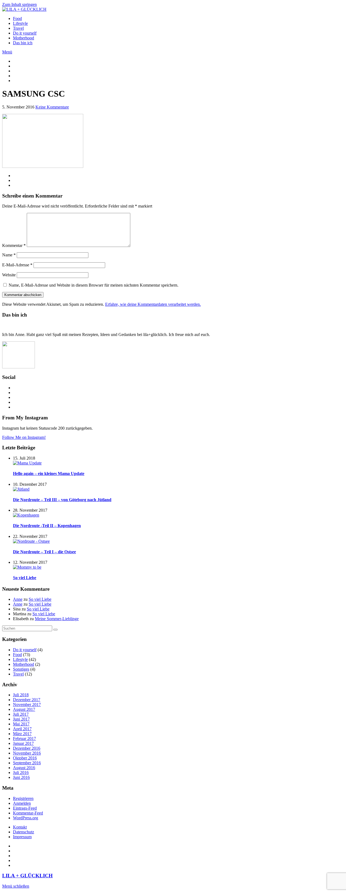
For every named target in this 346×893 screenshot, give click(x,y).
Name (9, 255)
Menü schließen (15, 886)
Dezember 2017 (26, 699)
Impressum (22, 836)
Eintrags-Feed (25, 808)
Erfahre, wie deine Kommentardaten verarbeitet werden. (153, 304)
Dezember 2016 (26, 748)
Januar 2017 (23, 743)
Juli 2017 (21, 714)
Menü (7, 52)
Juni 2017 (21, 719)
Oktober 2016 (25, 758)
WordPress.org (25, 818)
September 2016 (27, 762)
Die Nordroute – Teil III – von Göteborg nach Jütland (62, 499)
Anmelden (22, 803)
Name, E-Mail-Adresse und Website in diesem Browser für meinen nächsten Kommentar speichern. (93, 285)
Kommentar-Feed (28, 813)
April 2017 (22, 728)
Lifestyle (20, 23)
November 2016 (27, 753)
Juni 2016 (21, 777)
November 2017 (27, 704)
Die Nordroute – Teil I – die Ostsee (44, 551)
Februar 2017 (24, 738)
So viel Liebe (24, 577)
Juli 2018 (21, 694)
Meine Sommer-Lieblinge (57, 618)
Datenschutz (23, 832)
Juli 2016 (21, 772)
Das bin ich (22, 42)
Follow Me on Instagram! (24, 437)
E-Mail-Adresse (17, 265)
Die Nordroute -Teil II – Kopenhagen (47, 525)
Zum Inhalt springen (19, 4)
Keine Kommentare (52, 107)
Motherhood (23, 38)
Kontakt (20, 827)
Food (17, 18)
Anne (17, 599)
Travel (18, 28)
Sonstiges (21, 669)
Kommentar (14, 245)
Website (9, 275)
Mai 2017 (21, 724)
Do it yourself (24, 33)
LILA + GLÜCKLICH (27, 875)
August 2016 (24, 767)
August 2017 (24, 709)
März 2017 (22, 733)
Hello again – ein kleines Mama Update (48, 473)
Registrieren (23, 798)
